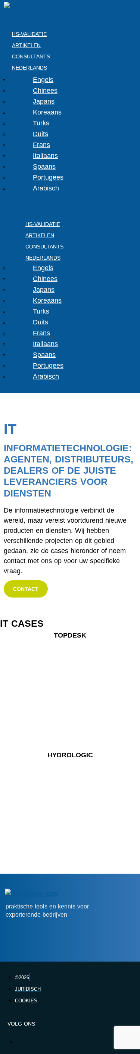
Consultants (31, 56)
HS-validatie (29, 34)
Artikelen (26, 45)
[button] (26, 589)
